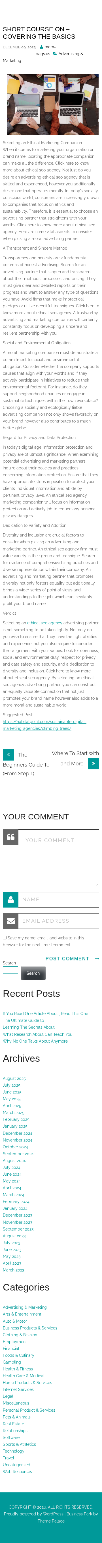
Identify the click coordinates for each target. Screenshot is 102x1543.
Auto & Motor (15, 1321)
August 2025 (14, 1078)
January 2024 (15, 1208)
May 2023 (11, 1256)
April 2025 (12, 1105)
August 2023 (14, 1236)
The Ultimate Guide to (23, 1020)
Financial (11, 1348)
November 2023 (17, 1222)
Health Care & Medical (23, 1376)
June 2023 (12, 1249)
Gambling (12, 1362)
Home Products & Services (27, 1382)
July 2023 (11, 1242)
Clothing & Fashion (20, 1335)
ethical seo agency (44, 623)
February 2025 (16, 1119)
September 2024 (18, 1153)
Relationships (15, 1430)
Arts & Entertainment (22, 1314)
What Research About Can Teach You (37, 1034)
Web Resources (17, 1471)
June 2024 (12, 1174)
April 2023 (12, 1263)
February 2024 (16, 1201)
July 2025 (11, 1085)
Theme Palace (51, 1521)
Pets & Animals (17, 1417)
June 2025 (12, 1092)
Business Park (79, 1514)
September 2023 (18, 1229)
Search (9, 963)
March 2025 (13, 1112)
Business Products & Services (30, 1328)
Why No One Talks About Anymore (35, 1041)
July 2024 (11, 1167)
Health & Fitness (18, 1369)
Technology (13, 1451)
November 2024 (17, 1140)
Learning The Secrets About (29, 1027)
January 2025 (15, 1126)
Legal (8, 1396)
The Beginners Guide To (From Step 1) (26, 764)
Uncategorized (16, 1465)
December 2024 (17, 1133)
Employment (15, 1341)
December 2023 (17, 1215)
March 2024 (13, 1194)
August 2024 (14, 1160)
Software (11, 1437)
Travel (8, 1458)
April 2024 (12, 1188)
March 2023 (13, 1270)
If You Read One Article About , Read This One (45, 1013)
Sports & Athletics (19, 1444)
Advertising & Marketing (25, 1307)
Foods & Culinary (18, 1355)
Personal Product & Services (29, 1410)
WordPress (52, 1514)
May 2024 (12, 1181)
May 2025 (12, 1099)
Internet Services (18, 1389)
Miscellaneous (16, 1403)
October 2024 (15, 1147)
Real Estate (13, 1424)
